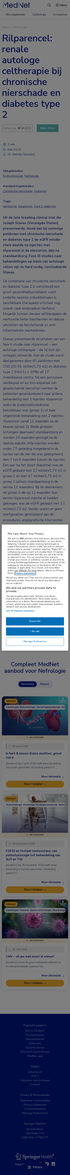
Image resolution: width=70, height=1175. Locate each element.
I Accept (35, 631)
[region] (35, 587)
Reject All (35, 621)
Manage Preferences (35, 641)
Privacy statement (25, 573)
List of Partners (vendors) (20, 610)
